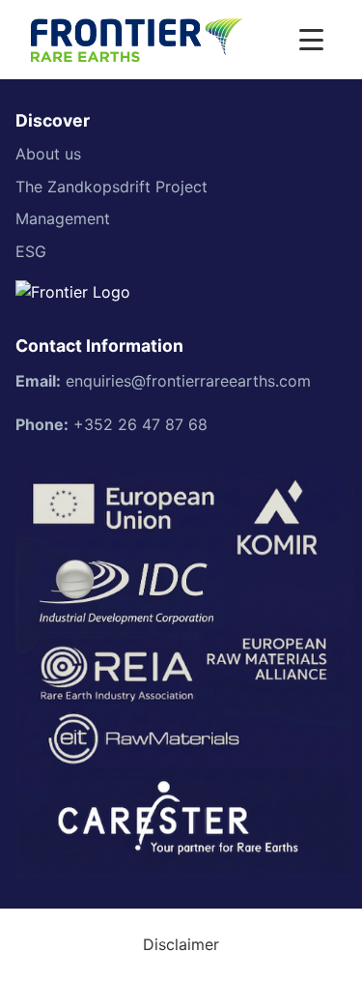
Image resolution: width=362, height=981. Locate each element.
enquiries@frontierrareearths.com (188, 380)
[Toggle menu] (311, 39)
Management (62, 218)
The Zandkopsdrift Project (111, 186)
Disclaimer (181, 944)
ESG (30, 251)
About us (48, 153)
